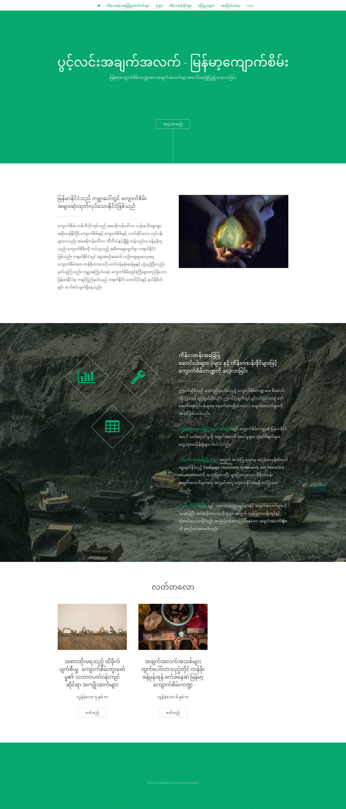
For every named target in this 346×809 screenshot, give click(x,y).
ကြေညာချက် (206, 5)
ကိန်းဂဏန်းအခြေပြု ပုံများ (198, 460)
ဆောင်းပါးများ (193, 363)
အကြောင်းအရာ (230, 5)
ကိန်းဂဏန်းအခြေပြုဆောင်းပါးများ (128, 5)
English (173, 87)
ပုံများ (159, 5)
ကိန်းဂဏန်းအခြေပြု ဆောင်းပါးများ (205, 429)
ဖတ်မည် (92, 712)
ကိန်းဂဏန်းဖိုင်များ (180, 5)
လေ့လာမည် (173, 124)
